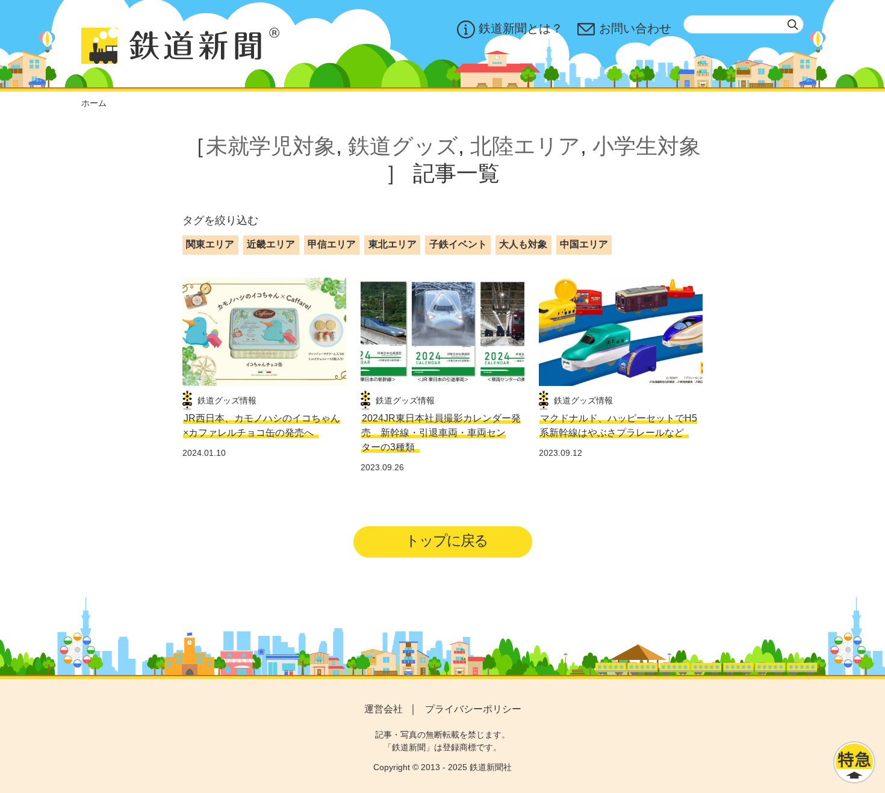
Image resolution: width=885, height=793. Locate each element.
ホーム (94, 103)
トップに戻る (446, 540)
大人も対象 (523, 244)
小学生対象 (646, 146)
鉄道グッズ (403, 146)
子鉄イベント (458, 244)
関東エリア (210, 244)
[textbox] (743, 24)
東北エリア (392, 244)
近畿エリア (271, 244)
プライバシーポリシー (473, 709)
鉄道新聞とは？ (521, 28)
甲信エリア (332, 244)
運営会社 (383, 709)
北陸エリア (525, 146)
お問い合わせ (635, 28)
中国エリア (584, 244)
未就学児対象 (271, 146)
